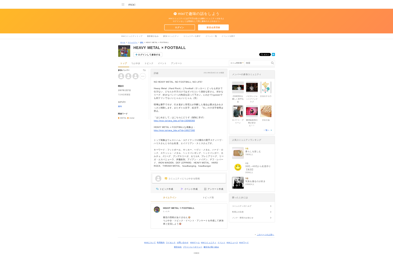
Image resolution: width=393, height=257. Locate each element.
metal (131, 118)
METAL (123, 118)
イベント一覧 (211, 36)
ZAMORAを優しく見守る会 (238, 99)
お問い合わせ (183, 242)
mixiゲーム (195, 242)
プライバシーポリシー (192, 247)
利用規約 (161, 242)
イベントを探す (228, 36)
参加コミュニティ (171, 36)
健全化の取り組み (211, 247)
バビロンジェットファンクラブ (252, 99)
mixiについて (150, 242)
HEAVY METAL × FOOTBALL (179, 208)
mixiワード (244, 242)
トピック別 (208, 197)
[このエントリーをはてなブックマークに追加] (273, 55)
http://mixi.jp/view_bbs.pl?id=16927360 (174, 130)
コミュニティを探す (192, 36)
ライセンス (171, 242)
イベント (162, 63)
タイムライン (170, 197)
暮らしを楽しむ (253, 151)
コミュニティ (133, 42)
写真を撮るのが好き (255, 181)
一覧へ (266, 130)
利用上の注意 (238, 212)
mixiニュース (232, 242)
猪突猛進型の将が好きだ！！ (252, 123)
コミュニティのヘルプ (241, 206)
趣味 (141, 42)
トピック (148, 63)
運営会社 (178, 247)
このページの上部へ (265, 235)
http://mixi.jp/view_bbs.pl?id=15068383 (174, 120)
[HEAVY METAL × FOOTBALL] (157, 210)
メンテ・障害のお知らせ (242, 218)
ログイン (179, 27)
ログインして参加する (149, 54)
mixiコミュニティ (208, 242)
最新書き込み (153, 36)
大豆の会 (266, 120)
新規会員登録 (213, 27)
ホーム (122, 42)
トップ (123, 63)
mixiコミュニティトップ (131, 36)
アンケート (176, 63)
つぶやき (135, 63)
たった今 (166, 211)
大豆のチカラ (266, 96)
